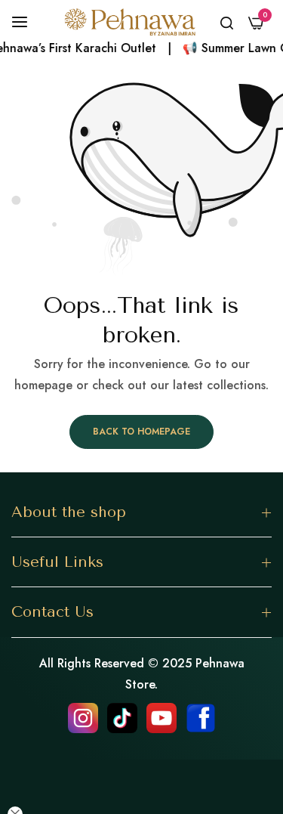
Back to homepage (141, 431)
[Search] (226, 21)
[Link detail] (83, 718)
